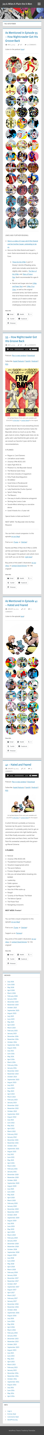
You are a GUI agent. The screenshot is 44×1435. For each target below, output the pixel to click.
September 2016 (13, 1313)
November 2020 (13, 1177)
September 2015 (13, 1347)
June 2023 (10, 1088)
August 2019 (11, 1221)
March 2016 (11, 1330)
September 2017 (13, 1287)
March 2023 (11, 1097)
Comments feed (13, 1417)
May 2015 (10, 1359)
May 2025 (10, 1022)
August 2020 (11, 1186)
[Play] (8, 349)
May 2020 (10, 1195)
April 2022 (11, 1128)
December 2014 (13, 1373)
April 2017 (11, 1292)
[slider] (35, 349)
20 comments (31, 45)
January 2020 (12, 1206)
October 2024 (12, 1042)
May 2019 (10, 1229)
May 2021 (10, 1160)
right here (28, 557)
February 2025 (12, 1031)
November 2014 (13, 1376)
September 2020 (13, 1183)
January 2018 (12, 1275)
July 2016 (10, 1318)
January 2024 (12, 1068)
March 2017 (11, 1295)
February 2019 (12, 1238)
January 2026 (12, 999)
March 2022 (11, 1131)
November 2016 (13, 1307)
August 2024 (11, 1048)
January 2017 (12, 1301)
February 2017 (12, 1298)
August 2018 (11, 1255)
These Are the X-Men (19, 262)
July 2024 (10, 1051)
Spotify (27, 361)
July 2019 (10, 1223)
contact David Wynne (19, 566)
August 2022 (11, 1117)
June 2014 (11, 1390)
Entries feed (11, 1414)
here (22, 49)
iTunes (16, 542)
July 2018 (10, 1258)
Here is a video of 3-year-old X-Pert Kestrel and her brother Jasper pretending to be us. (22, 244)
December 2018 (13, 1244)
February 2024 (12, 1065)
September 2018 (13, 1252)
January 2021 (12, 1172)
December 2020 (13, 1174)
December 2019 (13, 1209)
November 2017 (13, 1281)
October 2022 (12, 1111)
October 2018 (12, 1249)
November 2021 (13, 1143)
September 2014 (13, 1382)
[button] (13, 64)
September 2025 (13, 1010)
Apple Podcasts (18, 361)
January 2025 (12, 1033)
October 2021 (12, 1146)
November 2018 (13, 1246)
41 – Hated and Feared (18, 764)
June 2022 (10, 1123)
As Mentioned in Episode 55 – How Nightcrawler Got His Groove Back (21, 36)
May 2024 (10, 1056)
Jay (21, 45)
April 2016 (11, 1327)
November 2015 (13, 1341)
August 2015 (11, 1350)
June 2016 (11, 1321)
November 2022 (13, 1108)
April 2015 (11, 1362)
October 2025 (12, 1007)
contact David (25, 420)
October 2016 (12, 1310)
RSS (6, 364)
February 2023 (12, 1100)
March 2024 (11, 1062)
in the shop (16, 420)
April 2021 (11, 1163)
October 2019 (12, 1215)
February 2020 (12, 1203)
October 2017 (12, 1284)
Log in (9, 1411)
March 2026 (11, 993)
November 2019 (13, 1212)
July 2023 (10, 1085)
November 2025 (13, 1005)
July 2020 (10, 1189)
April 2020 (11, 1197)
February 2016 (12, 1333)
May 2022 (10, 1126)
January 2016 (12, 1336)
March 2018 (11, 1269)
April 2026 (11, 990)
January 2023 (12, 1102)
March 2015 (11, 1364)
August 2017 (11, 1290)
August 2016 (11, 1316)
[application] (22, 349)
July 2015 (10, 1353)
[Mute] (30, 349)
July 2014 (10, 1387)
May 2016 (10, 1324)
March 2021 (11, 1166)
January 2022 (12, 1137)
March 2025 (11, 1028)
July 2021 (10, 1154)
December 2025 (13, 1002)
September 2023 (13, 1079)
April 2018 (11, 1267)
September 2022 (13, 1114)
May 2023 (10, 1091)
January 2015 (12, 1370)
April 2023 (11, 1094)
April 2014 (11, 1396)
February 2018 (12, 1272)
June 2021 (10, 1157)
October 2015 (12, 1344)
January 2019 (12, 1241)
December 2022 (12, 1105)
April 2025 (11, 1025)
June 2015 (11, 1356)
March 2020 (11, 1200)
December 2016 (13, 1304)
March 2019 (11, 1235)
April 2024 (11, 1059)
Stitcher (24, 542)
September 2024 (13, 1045)
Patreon (19, 933)
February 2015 (12, 1367)
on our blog (15, 536)
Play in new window (19, 355)
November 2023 (13, 1074)
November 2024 (13, 1039)
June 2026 (11, 984)
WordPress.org (12, 1420)
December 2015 (13, 1339)
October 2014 (12, 1379)
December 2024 (13, 1036)
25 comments (31, 345)
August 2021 (11, 1151)
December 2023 (12, 1071)
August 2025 (11, 1013)
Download (31, 355)
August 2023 (11, 1082)
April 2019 (11, 1232)
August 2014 (11, 1385)
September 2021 (13, 1149)
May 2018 (10, 1264)
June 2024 (11, 1054)
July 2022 (10, 1120)
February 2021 (12, 1169)
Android (35, 361)
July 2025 (10, 1016)
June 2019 (11, 1226)
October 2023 (12, 1077)
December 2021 (12, 1140)
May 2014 (10, 1393)
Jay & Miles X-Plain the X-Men (17, 3)
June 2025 (11, 1019)
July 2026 (10, 982)
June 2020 (11, 1192)
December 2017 (12, 1278)
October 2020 (12, 1180)
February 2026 (12, 996)
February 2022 (12, 1134)
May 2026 (10, 987)
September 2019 (13, 1218)
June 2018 (11, 1261)
